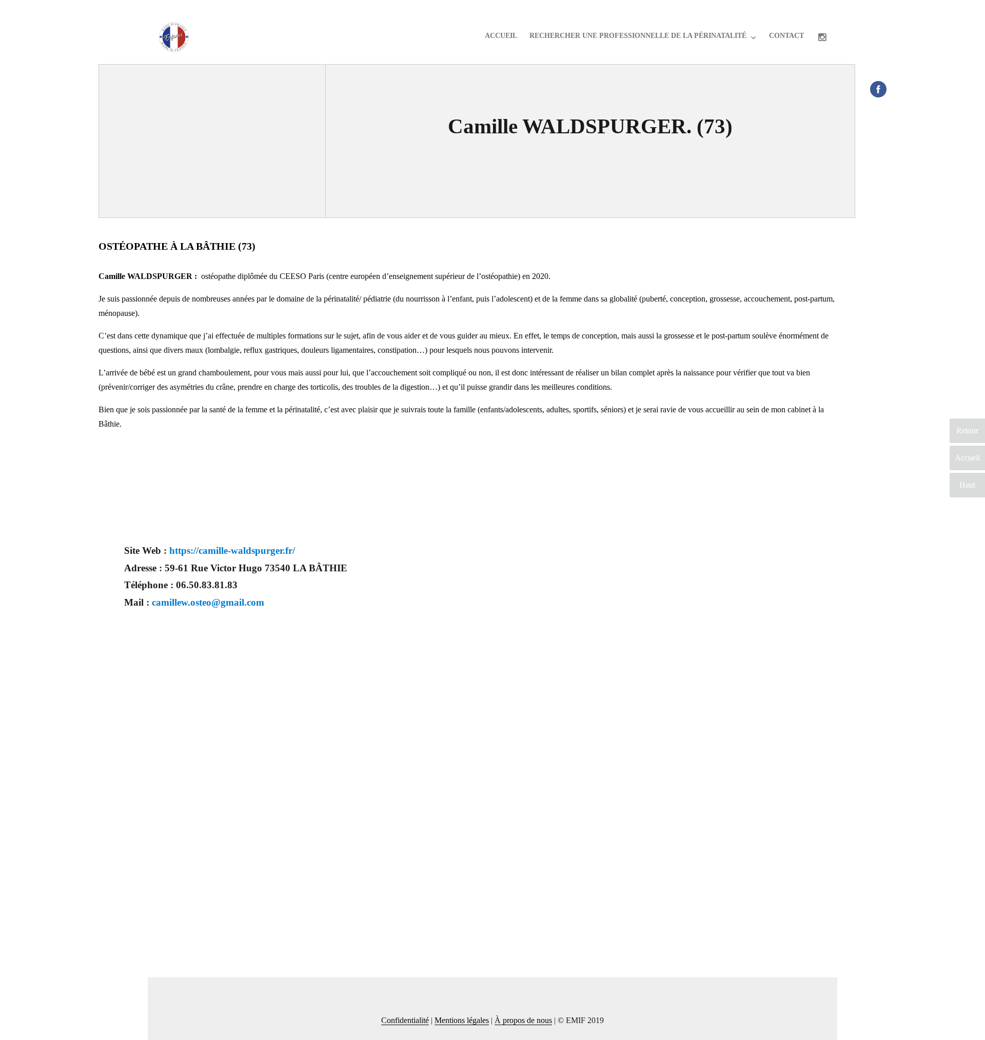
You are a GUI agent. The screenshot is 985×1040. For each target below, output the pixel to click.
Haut (967, 485)
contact (786, 35)
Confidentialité (405, 1020)
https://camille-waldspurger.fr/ (232, 550)
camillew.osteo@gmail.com (208, 602)
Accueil (501, 35)
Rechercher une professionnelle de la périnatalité (637, 35)
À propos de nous (523, 1020)
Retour (967, 430)
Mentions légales (462, 1020)
